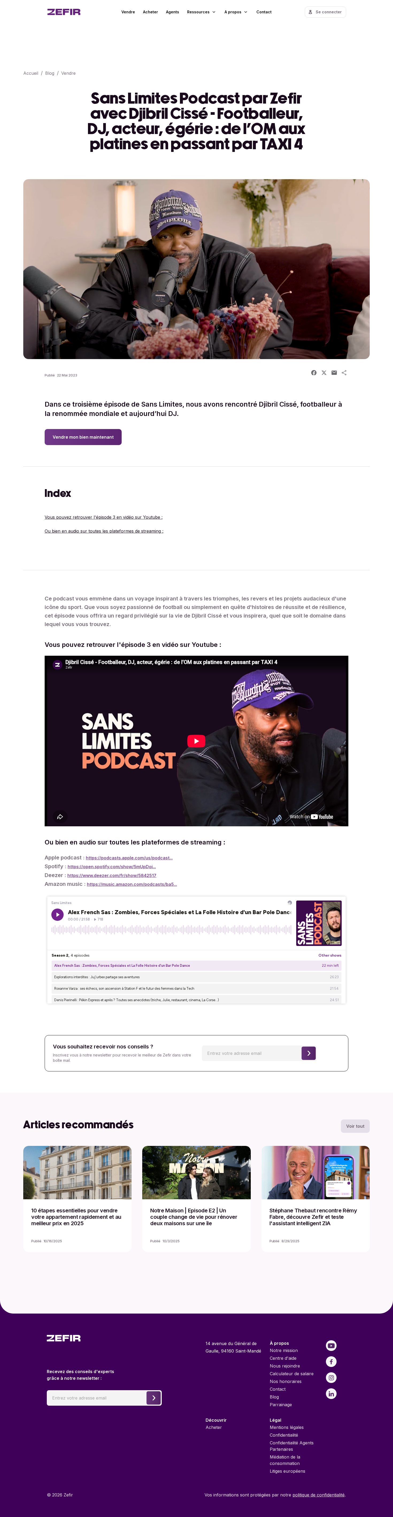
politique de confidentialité (318, 1495)
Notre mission (284, 1350)
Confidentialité (284, 1435)
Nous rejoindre (285, 1366)
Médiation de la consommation (285, 1460)
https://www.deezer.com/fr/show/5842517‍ (111, 875)
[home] (71, 12)
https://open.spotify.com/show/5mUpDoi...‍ (112, 866)
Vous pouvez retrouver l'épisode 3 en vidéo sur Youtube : (104, 517)
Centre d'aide (283, 1358)
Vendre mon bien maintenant (83, 437)
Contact (264, 12)
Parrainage (281, 1404)
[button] (201, 12)
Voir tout (355, 1126)
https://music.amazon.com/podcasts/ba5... (132, 884)
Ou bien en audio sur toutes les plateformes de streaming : (104, 531)
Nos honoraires (286, 1381)
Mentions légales (287, 1427)
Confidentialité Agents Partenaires (292, 1446)
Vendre (128, 12)
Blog (49, 73)
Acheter (150, 12)
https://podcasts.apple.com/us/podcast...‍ (129, 857)
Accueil (30, 73)
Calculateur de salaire (292, 1373)
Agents (172, 12)
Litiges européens (287, 1471)
